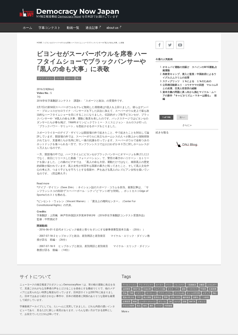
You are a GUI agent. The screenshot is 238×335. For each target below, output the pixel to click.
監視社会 (157, 297)
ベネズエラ (193, 289)
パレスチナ (179, 285)
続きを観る (162, 132)
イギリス (140, 293)
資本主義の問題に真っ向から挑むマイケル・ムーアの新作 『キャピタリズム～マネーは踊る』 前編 (190, 95)
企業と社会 (175, 297)
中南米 (203, 289)
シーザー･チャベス (147, 301)
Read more (43, 183)
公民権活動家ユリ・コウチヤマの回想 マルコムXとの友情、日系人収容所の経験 (190, 86)
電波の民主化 (128, 297)
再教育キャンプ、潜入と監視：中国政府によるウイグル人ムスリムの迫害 (189, 76)
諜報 (184, 301)
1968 (131, 293)
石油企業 (147, 289)
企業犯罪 (126, 301)
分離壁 (202, 285)
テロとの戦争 (128, 306)
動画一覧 (73, 28)
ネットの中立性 (193, 293)
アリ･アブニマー (146, 285)
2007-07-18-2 (47, 235)
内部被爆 (168, 306)
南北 (139, 306)
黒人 (78, 78)
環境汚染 (137, 289)
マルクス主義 (159, 289)
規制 (184, 289)
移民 (145, 306)
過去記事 (90, 28)
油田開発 (126, 289)
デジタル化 (179, 293)
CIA (170, 301)
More (125, 311)
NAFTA (192, 301)
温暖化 (196, 297)
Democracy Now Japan (77, 11)
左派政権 (212, 289)
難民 (151, 306)
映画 (135, 301)
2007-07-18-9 (47, 246)
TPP (139, 297)
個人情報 (147, 297)
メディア (206, 293)
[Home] (27, 12)
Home (39, 43)
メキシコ (201, 301)
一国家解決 (191, 285)
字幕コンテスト (49, 28)
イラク (159, 306)
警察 (166, 297)
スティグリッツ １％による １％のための (187, 81)
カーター (159, 285)
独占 (215, 293)
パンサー (59, 78)
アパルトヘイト (129, 285)
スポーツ (70, 78)
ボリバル (162, 301)
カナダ (177, 301)
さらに (186, 125)
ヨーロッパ (151, 293)
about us (110, 28)
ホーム (27, 28)
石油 (124, 293)
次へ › (182, 117)
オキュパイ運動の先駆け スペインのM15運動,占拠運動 (190, 69)
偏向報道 (186, 297)
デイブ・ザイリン (45, 78)
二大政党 (205, 297)
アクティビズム (165, 293)
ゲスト (169, 285)
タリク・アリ (173, 289)
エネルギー (212, 285)
